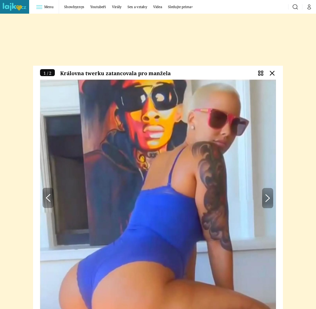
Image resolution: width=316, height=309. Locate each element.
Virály (116, 6)
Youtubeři (98, 6)
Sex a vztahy (137, 6)
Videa (157, 6)
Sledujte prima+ (180, 6)
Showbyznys (74, 6)
